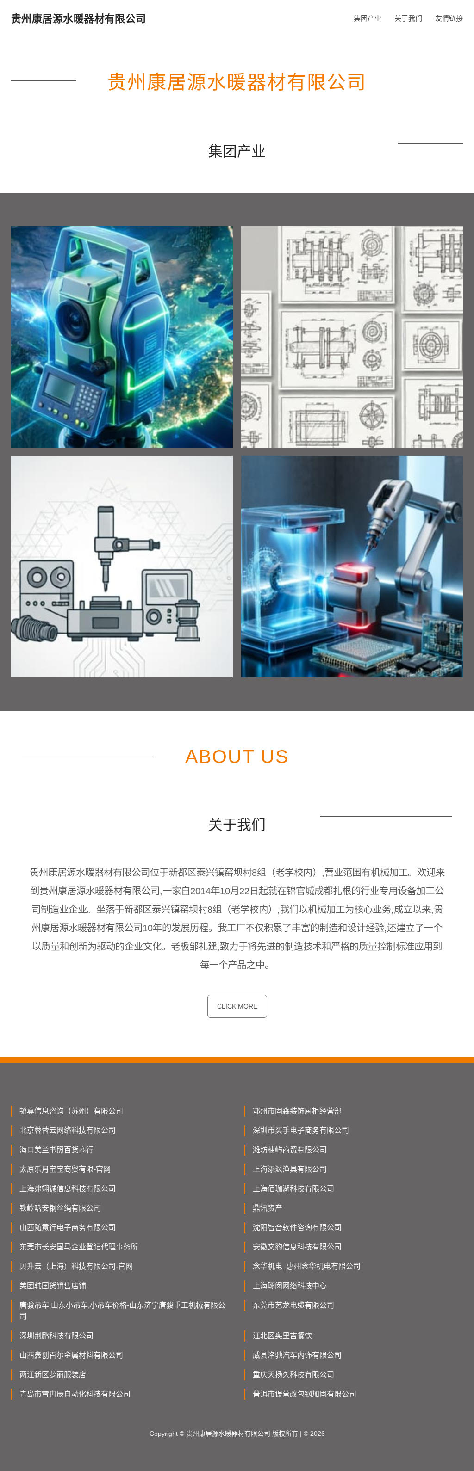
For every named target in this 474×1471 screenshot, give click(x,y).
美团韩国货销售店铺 (52, 1286)
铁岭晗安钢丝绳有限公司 (60, 1208)
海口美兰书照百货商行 (56, 1150)
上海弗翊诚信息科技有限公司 (67, 1189)
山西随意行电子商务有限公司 (67, 1227)
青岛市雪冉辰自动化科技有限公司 (75, 1394)
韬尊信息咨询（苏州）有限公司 (71, 1111)
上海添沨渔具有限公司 (290, 1169)
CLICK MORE (237, 1006)
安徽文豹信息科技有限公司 (297, 1247)
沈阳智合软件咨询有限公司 (297, 1227)
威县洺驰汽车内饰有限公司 (297, 1355)
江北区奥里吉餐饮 (282, 1336)
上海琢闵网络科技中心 (290, 1286)
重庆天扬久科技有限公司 (293, 1375)
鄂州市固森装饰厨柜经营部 (297, 1111)
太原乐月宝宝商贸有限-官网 (65, 1169)
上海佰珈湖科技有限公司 (293, 1189)
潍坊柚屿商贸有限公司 (290, 1150)
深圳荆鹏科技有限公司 (56, 1336)
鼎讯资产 (267, 1208)
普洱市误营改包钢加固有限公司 (304, 1394)
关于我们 (408, 18)
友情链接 (449, 18)
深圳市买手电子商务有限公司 (301, 1130)
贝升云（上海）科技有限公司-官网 (76, 1266)
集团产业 (367, 18)
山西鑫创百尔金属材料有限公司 (71, 1355)
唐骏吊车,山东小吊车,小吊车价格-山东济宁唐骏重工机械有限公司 (122, 1310)
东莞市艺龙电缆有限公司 (293, 1305)
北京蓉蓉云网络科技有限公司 (67, 1130)
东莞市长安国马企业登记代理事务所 (78, 1247)
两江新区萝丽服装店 (52, 1375)
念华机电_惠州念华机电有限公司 (307, 1266)
